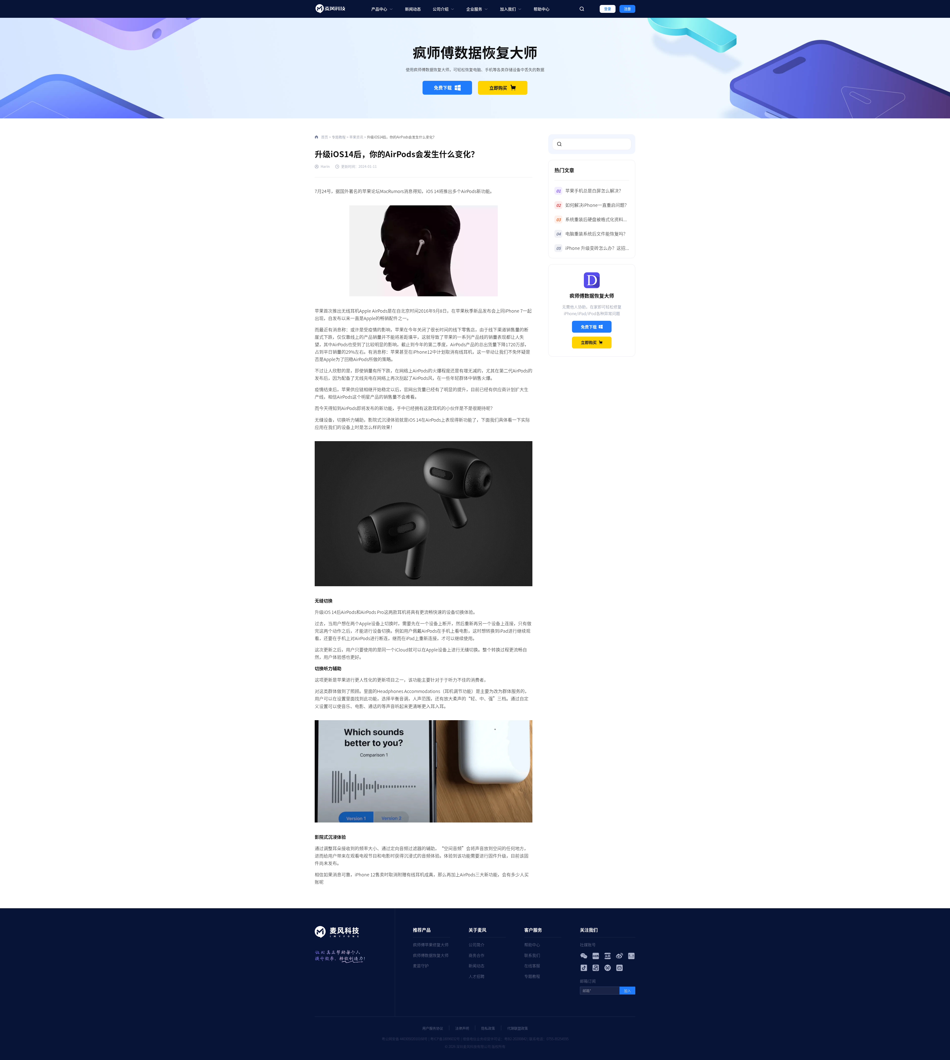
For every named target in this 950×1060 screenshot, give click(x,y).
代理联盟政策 (517, 1028)
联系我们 (532, 955)
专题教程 (339, 136)
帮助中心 (541, 9)
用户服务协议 (432, 1028)
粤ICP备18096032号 (445, 1038)
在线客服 (532, 966)
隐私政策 (488, 1028)
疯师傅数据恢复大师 (431, 955)
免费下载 (443, 87)
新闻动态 (413, 9)
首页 (324, 136)
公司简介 (476, 945)
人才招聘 (476, 976)
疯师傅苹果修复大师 (431, 945)
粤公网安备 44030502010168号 (405, 1038)
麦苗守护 (421, 966)
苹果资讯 (356, 136)
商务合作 (476, 955)
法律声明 (462, 1028)
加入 (627, 990)
